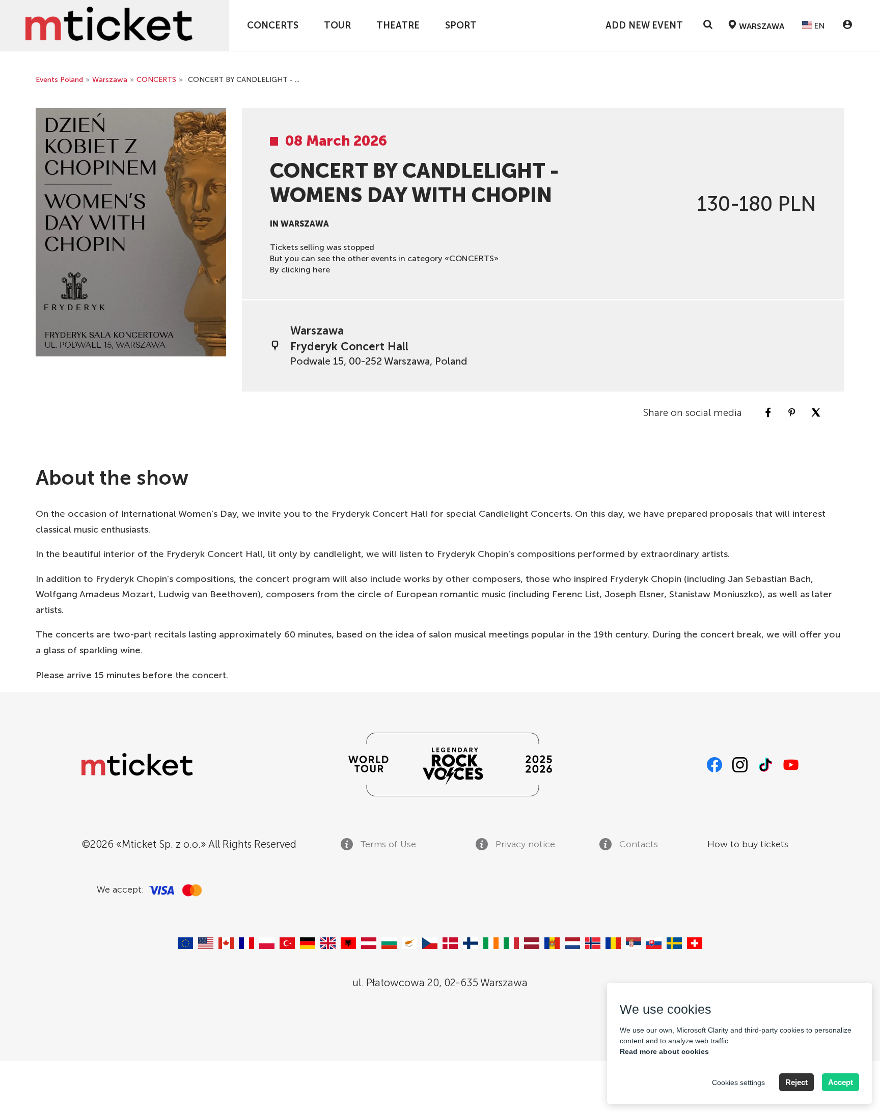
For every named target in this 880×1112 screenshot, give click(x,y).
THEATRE (398, 25)
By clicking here (300, 269)
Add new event (644, 25)
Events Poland (59, 79)
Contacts (637, 844)
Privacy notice (524, 844)
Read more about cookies (664, 1051)
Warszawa (109, 79)
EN (818, 26)
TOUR (337, 25)
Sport (461, 25)
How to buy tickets (747, 844)
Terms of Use (387, 844)
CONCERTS (272, 25)
